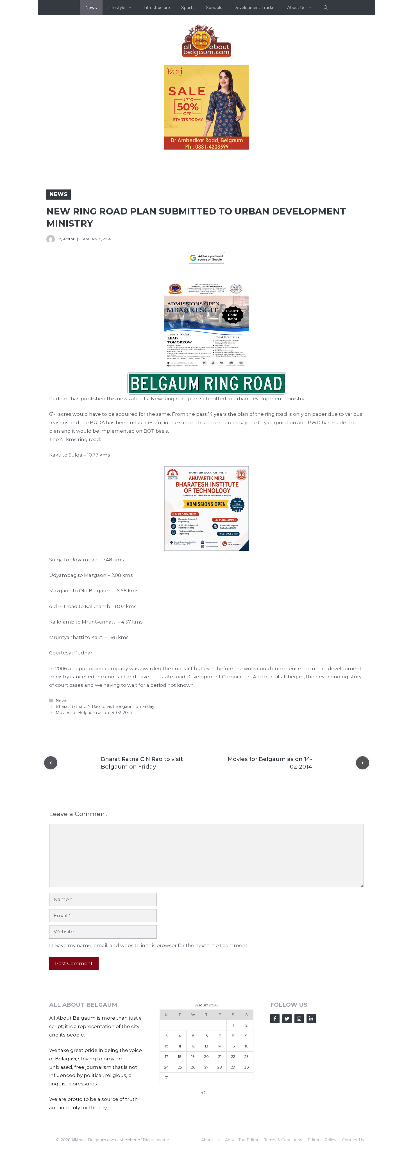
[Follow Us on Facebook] (275, 1018)
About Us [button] (296, 7)
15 (233, 1046)
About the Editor (241, 1139)
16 (246, 1046)
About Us (210, 1139)
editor (68, 239)
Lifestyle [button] (116, 7)
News (91, 7)
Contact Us (353, 1139)
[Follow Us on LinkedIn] (311, 1018)
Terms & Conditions (283, 1139)
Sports (188, 7)
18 (179, 1056)
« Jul (204, 1092)
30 (246, 1067)
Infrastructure (157, 7)
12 (193, 1046)
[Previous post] (50, 762)
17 (166, 1056)
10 (166, 1046)
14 (219, 1046)
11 (180, 1046)
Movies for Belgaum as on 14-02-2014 (94, 712)
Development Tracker (254, 7)
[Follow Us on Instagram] (299, 1018)
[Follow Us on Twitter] (287, 1018)
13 (206, 1046)
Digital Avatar (156, 1139)
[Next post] (362, 762)
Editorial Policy (322, 1139)
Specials (214, 7)
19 (193, 1056)
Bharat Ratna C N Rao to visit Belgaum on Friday (105, 706)
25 (180, 1067)
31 (166, 1077)
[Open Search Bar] (325, 7)
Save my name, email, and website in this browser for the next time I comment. (151, 945)
